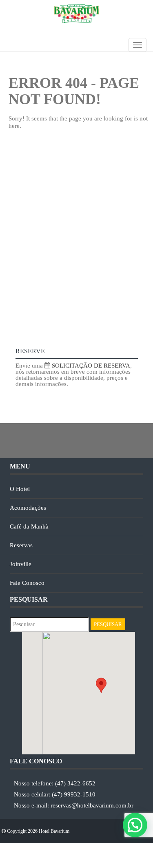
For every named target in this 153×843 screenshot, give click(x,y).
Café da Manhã (29, 526)
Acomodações (28, 507)
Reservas (21, 545)
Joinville (20, 564)
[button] (135, 825)
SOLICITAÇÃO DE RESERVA (90, 365)
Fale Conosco (27, 583)
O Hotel (20, 489)
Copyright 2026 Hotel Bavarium (37, 831)
